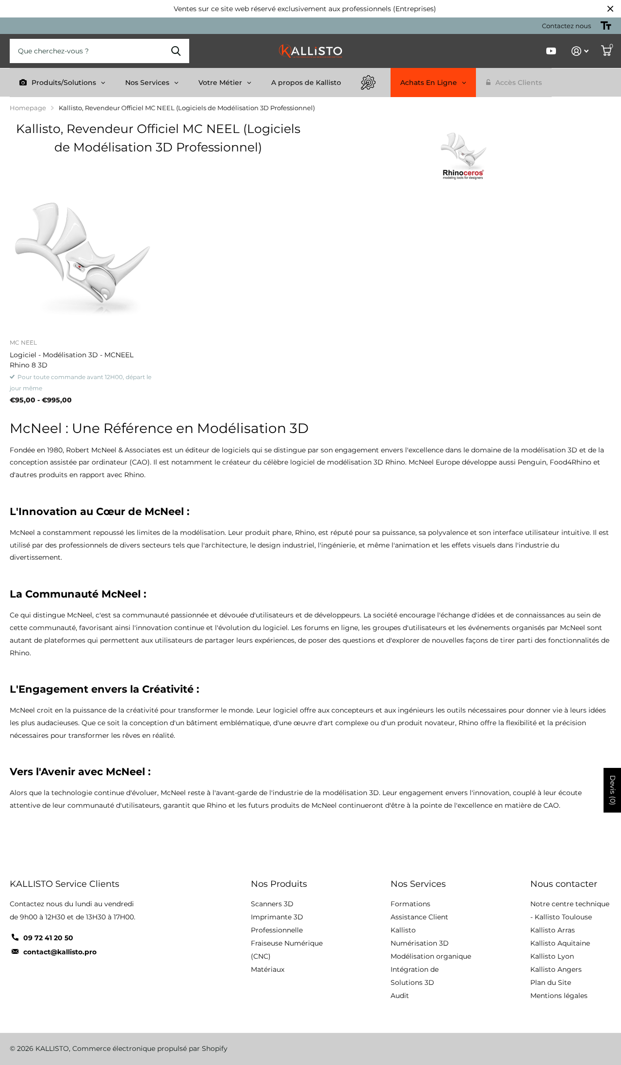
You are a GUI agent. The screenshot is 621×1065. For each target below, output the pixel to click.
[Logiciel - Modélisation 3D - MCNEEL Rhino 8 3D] (82, 259)
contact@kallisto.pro (60, 952)
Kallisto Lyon (552, 956)
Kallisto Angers (556, 969)
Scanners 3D (272, 903)
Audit (400, 995)
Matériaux (267, 969)
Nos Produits (279, 884)
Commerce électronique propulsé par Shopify (150, 1048)
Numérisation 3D (420, 943)
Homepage (28, 108)
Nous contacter (563, 884)
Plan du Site (550, 982)
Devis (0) (612, 790)
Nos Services (418, 884)
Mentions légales (559, 995)
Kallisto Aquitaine (560, 943)
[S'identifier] (580, 51)
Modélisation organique (431, 956)
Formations (410, 903)
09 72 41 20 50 (48, 937)
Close (610, 8)
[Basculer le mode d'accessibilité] (606, 25)
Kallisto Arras (552, 930)
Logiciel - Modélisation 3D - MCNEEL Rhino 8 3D (71, 359)
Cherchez (176, 51)
